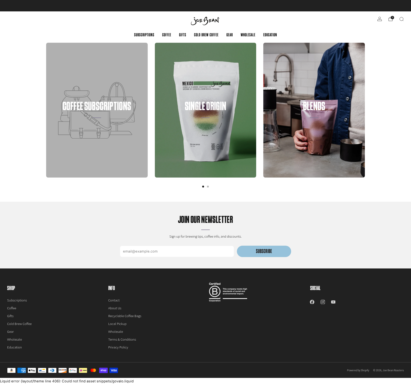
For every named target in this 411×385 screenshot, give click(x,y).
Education (270, 35)
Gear (229, 35)
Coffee (166, 35)
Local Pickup (117, 323)
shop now (242, 6)
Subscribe (264, 251)
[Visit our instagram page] (323, 302)
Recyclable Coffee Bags (124, 316)
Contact (114, 300)
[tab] (203, 187)
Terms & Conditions (122, 339)
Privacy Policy (118, 347)
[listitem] (205, 5)
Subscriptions (144, 35)
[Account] (379, 19)
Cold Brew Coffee (206, 35)
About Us (114, 308)
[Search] (401, 19)
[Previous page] (46, 110)
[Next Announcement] (387, 6)
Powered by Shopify (358, 370)
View (97, 132)
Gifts (182, 35)
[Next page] (365, 110)
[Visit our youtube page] (333, 302)
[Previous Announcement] (23, 6)
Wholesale (248, 35)
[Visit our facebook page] (312, 302)
